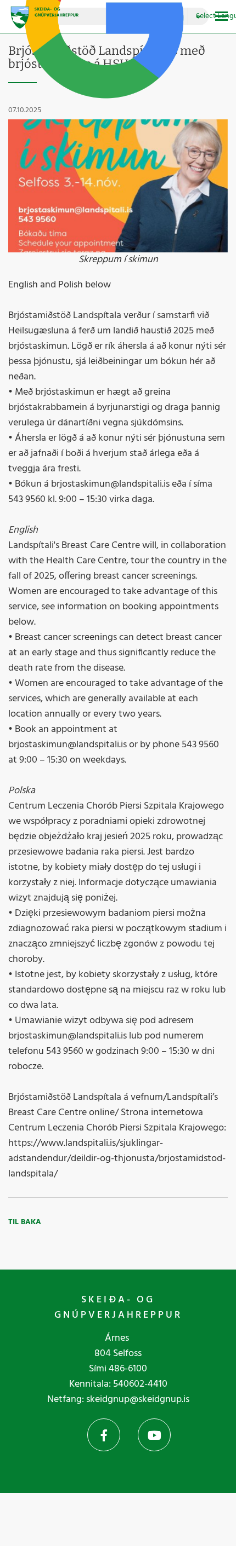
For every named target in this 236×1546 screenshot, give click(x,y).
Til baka (24, 1222)
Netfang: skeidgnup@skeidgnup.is (118, 1399)
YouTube (154, 1434)
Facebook (103, 1434)
